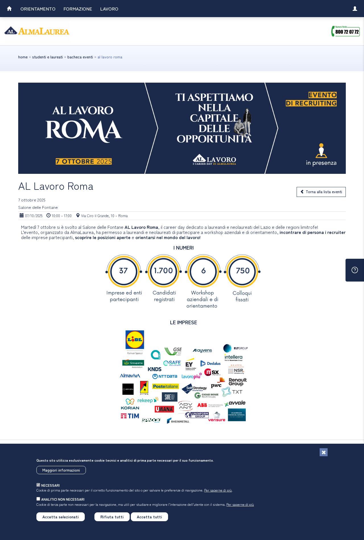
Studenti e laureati (47, 57)
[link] (9, 9)
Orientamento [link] (37, 8)
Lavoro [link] (109, 8)
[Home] (37, 31)
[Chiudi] (324, 452)
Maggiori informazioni (61, 470)
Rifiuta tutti (112, 516)
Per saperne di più (218, 490)
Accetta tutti (149, 516)
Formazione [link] (77, 8)
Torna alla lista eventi (324, 191)
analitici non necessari (62, 499)
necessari (50, 485)
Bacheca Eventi (80, 57)
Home (23, 57)
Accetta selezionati (60, 516)
